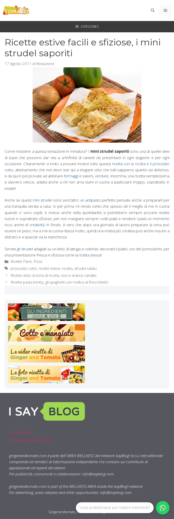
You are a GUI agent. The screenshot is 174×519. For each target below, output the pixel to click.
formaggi (71, 175)
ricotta (140, 163)
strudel (27, 248)
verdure (101, 175)
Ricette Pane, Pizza (26, 261)
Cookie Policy (20, 432)
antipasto (93, 200)
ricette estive (49, 268)
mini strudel (42, 200)
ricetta (117, 163)
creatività (36, 224)
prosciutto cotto (24, 268)
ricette (164, 212)
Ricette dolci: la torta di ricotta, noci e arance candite (54, 275)
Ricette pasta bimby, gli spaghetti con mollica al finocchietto (59, 282)
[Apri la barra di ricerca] (152, 10)
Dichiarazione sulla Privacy (30, 440)
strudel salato (85, 268)
